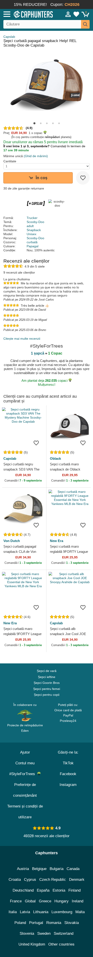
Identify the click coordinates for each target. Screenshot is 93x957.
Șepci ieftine (46, 677)
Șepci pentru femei (46, 689)
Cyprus (30, 879)
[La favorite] (83, 178)
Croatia (15, 879)
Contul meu (25, 763)
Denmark (76, 879)
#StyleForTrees (23, 774)
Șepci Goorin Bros (47, 683)
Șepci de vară (46, 671)
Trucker (32, 218)
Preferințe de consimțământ (25, 790)
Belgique (39, 869)
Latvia (25, 912)
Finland (74, 890)
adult (30, 226)
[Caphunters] (27, 14)
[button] (34, 123)
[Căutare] (85, 24)
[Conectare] (68, 14)
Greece (45, 901)
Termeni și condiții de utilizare (25, 811)
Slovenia (27, 933)
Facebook (68, 774)
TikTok (68, 763)
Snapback (34, 230)
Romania (53, 923)
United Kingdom (32, 944)
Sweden (44, 933)
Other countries (61, 944)
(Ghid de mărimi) (36, 156)
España (43, 890)
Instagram (68, 785)
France (16, 901)
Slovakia (71, 923)
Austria (23, 869)
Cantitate (9, 161)
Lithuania (40, 912)
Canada (73, 869)
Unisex (31, 234)
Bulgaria (56, 869)
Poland (20, 923)
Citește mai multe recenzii (21, 338)
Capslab (9, 36)
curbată (32, 242)
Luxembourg (61, 912)
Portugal (36, 923)
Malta (80, 912)
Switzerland (63, 933)
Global (30, 901)
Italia (13, 912)
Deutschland (23, 890)
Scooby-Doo (35, 222)
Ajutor (25, 752)
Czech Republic (52, 879)
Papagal (32, 246)
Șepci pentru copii (46, 694)
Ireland (77, 901)
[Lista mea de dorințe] (76, 14)
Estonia (59, 890)
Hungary (61, 901)
